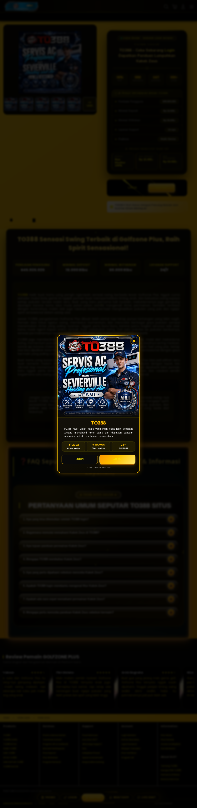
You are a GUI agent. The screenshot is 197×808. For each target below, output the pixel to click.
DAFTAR (117, 459)
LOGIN (79, 459)
